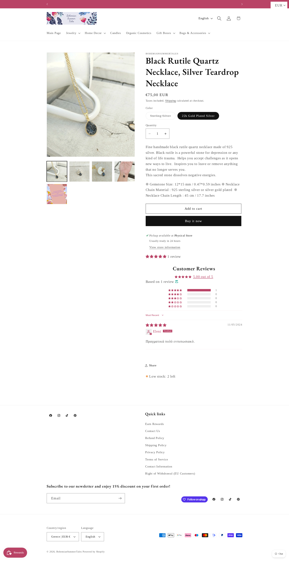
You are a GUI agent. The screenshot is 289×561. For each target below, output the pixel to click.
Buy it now (193, 221)
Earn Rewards (154, 424)
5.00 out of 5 (203, 277)
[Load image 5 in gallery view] (124, 171)
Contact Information (158, 466)
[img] (156, 325)
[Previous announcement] (47, 4)
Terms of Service (156, 459)
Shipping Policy (156, 445)
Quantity (151, 125)
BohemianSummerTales (69, 551)
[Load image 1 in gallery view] (57, 171)
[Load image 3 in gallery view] (79, 171)
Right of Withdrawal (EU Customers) (170, 473)
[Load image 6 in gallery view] (57, 194)
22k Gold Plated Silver (198, 115)
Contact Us (152, 431)
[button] (73, 33)
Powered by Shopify (94, 551)
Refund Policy (154, 438)
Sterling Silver (163, 117)
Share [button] (153, 365)
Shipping (170, 100)
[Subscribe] (120, 498)
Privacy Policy (155, 452)
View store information (164, 247)
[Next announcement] (242, 4)
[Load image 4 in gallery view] (102, 171)
